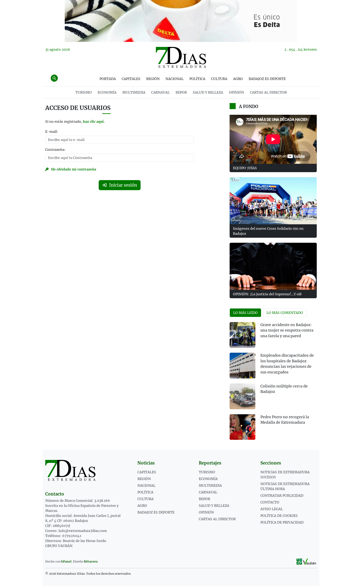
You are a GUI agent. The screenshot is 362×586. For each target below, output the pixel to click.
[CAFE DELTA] (181, 21)
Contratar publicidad (281, 495)
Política (197, 79)
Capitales (131, 79)
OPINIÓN (236, 92)
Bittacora (91, 561)
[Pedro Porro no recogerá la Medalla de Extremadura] (242, 427)
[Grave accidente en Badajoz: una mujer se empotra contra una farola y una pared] (242, 335)
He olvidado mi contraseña (73, 169)
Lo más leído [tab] (245, 313)
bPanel (66, 561)
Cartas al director (268, 92)
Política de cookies (279, 516)
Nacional (174, 79)
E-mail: (51, 131)
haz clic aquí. (94, 121)
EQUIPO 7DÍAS (245, 168)
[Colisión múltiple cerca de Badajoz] (242, 396)
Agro (238, 79)
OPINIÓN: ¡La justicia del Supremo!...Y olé (267, 294)
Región (153, 79)
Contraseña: (55, 149)
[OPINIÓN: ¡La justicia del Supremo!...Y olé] (273, 266)
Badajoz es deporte (267, 79)
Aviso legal (271, 509)
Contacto (269, 502)
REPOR (181, 92)
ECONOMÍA (107, 92)
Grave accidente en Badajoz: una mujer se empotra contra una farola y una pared (286, 330)
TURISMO (83, 92)
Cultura (219, 79)
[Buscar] (54, 78)
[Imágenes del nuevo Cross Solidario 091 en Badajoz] (273, 200)
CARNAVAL (160, 92)
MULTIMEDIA (133, 92)
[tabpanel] (273, 383)
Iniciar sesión (122, 185)
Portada (108, 79)
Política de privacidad (282, 522)
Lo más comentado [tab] (284, 313)
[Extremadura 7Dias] (181, 57)
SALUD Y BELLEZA (208, 92)
